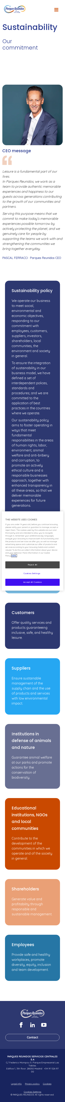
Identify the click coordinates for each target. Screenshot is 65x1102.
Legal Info (16, 1083)
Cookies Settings (32, 1092)
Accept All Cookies (32, 582)
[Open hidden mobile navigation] (57, 11)
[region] (33, 551)
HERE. (14, 556)
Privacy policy (32, 1083)
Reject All (32, 565)
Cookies (47, 1083)
